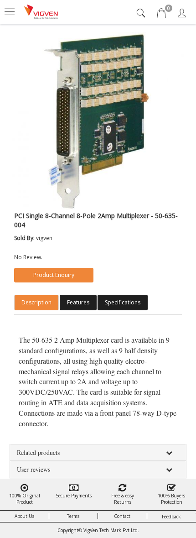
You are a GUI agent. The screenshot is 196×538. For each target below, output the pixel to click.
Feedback (171, 516)
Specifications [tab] (122, 302)
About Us (24, 516)
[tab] (142, 13)
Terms (73, 516)
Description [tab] (36, 302)
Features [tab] (78, 302)
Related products (38, 452)
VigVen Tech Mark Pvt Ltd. (111, 530)
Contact (122, 516)
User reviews (33, 469)
